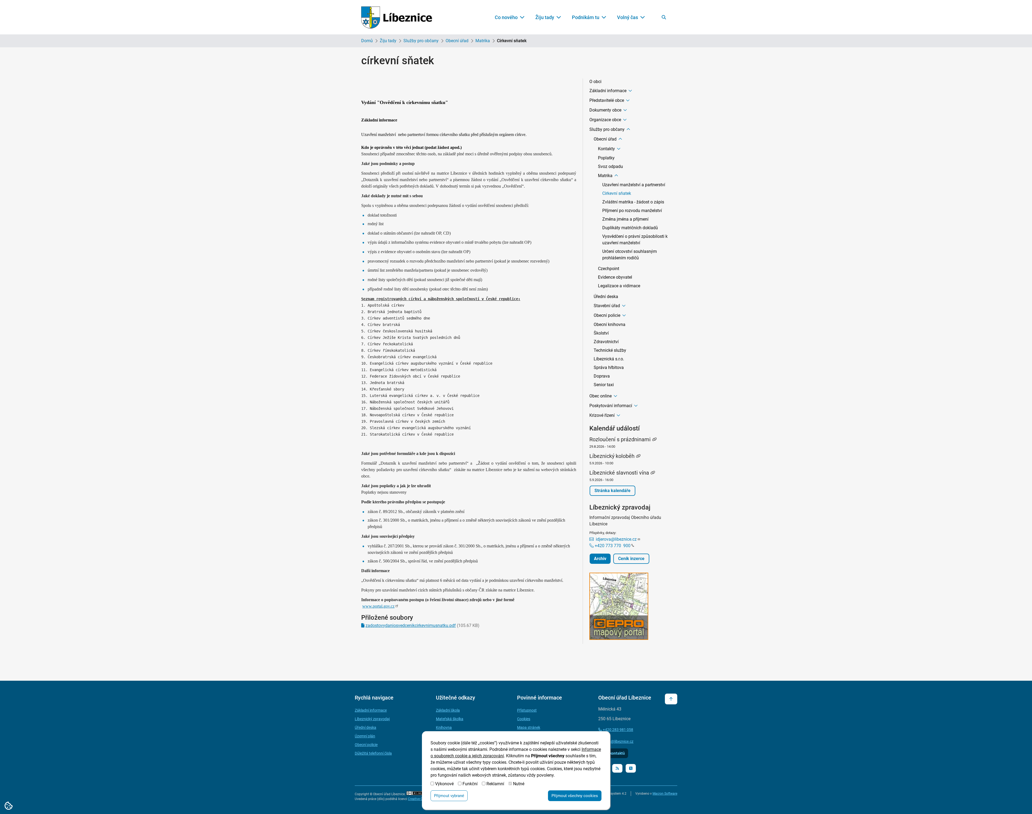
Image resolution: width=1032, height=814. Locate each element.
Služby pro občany (421, 40)
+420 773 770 (612, 545)
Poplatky (606, 157)
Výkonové (444, 783)
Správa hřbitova (609, 367)
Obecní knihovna (609, 324)
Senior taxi (604, 384)
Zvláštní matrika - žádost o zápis (633, 202)
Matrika (482, 40)
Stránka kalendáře (612, 490)
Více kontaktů (613, 753)
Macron (665, 793)
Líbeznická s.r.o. (609, 358)
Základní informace (607, 90)
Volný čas (627, 17)
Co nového (506, 17)
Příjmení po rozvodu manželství (632, 210)
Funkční (470, 783)
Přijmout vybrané (449, 795)
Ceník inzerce (631, 558)
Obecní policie (607, 315)
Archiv (600, 558)
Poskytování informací (610, 405)
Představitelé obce (606, 100)
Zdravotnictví (606, 341)
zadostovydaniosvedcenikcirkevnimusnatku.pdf (411, 625)
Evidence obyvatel (615, 277)
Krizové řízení (602, 415)
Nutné (518, 783)
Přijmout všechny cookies (574, 795)
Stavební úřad (607, 305)
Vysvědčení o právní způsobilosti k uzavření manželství (635, 239)
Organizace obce (605, 119)
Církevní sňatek (616, 193)
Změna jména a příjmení (625, 219)
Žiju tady (544, 17)
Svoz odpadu (610, 166)
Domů (367, 40)
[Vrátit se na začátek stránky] (671, 699)
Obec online (600, 396)
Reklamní (495, 783)
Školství (601, 333)
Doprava (602, 376)
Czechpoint (608, 268)
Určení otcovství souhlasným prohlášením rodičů (629, 254)
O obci (595, 81)
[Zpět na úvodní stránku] (396, 17)
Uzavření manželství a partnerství (633, 184)
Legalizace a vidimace (619, 285)
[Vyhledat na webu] (664, 17)
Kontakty (606, 148)
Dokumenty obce (605, 110)
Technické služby (610, 350)
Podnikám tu (585, 17)
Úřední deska (606, 296)
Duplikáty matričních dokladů (630, 227)
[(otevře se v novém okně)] (630, 607)
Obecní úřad (457, 40)
